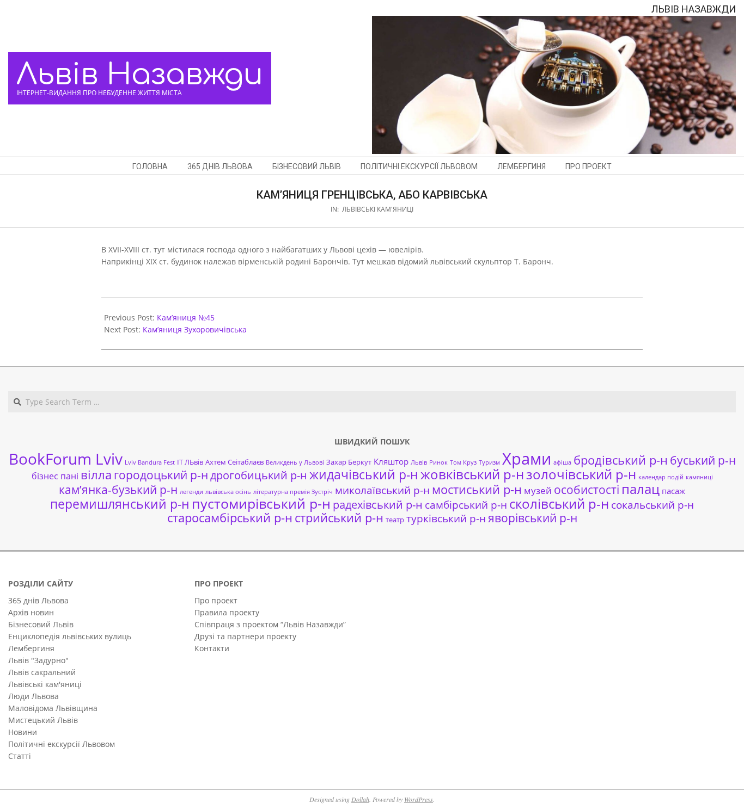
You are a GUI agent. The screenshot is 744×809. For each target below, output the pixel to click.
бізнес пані (55, 476)
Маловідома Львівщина (52, 708)
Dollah (360, 799)
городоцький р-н (161, 475)
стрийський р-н (339, 518)
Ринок (438, 462)
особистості (586, 489)
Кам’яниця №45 (186, 317)
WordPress (418, 799)
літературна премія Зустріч (293, 492)
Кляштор (391, 461)
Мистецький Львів (43, 720)
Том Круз (463, 462)
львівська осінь (228, 492)
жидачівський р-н (363, 474)
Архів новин (31, 612)
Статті (19, 756)
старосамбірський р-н (229, 517)
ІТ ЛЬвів (190, 462)
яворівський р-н (532, 518)
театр (395, 519)
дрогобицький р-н (258, 475)
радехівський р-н (378, 504)
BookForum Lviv (66, 458)
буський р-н (703, 460)
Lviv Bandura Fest (150, 462)
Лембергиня (31, 648)
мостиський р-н (477, 489)
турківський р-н (446, 518)
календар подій (661, 477)
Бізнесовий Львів (41, 624)
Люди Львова (33, 696)
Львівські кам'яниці (377, 209)
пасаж (673, 490)
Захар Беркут (348, 462)
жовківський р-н (472, 474)
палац (640, 489)
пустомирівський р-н (261, 503)
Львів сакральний (42, 672)
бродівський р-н (621, 460)
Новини (22, 732)
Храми (526, 459)
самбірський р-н (466, 504)
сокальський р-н (652, 504)
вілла (96, 475)
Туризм (489, 462)
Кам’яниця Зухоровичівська (195, 329)
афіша (562, 462)
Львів (419, 462)
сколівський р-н (559, 503)
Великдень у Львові (295, 462)
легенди (191, 492)
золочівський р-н (581, 474)
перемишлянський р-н (120, 503)
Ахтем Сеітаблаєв (234, 462)
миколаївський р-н (382, 490)
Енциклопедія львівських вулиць (69, 636)
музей (538, 490)
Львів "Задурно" (38, 660)
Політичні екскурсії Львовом (61, 744)
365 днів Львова (38, 600)
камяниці (699, 477)
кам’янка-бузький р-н (118, 489)
